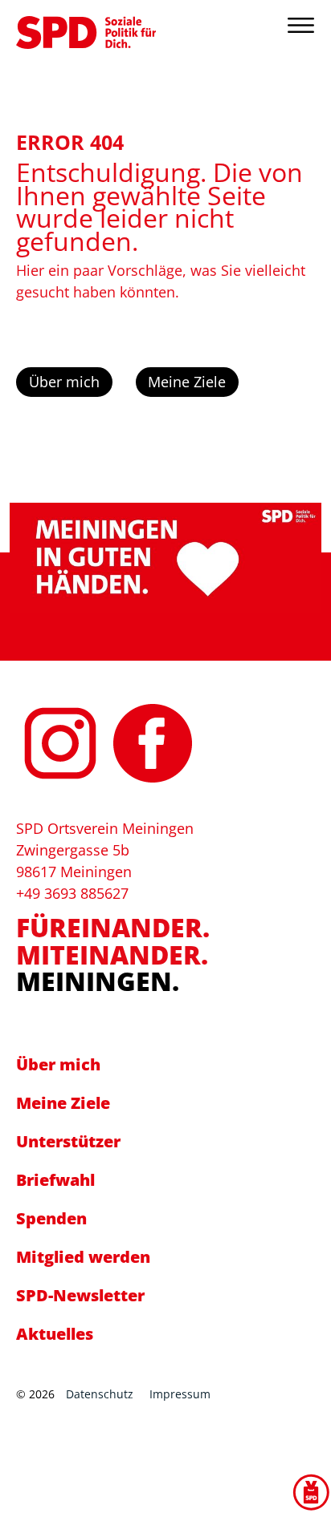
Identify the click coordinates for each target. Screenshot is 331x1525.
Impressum (179, 1394)
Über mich (64, 381)
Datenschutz (99, 1394)
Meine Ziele (187, 381)
